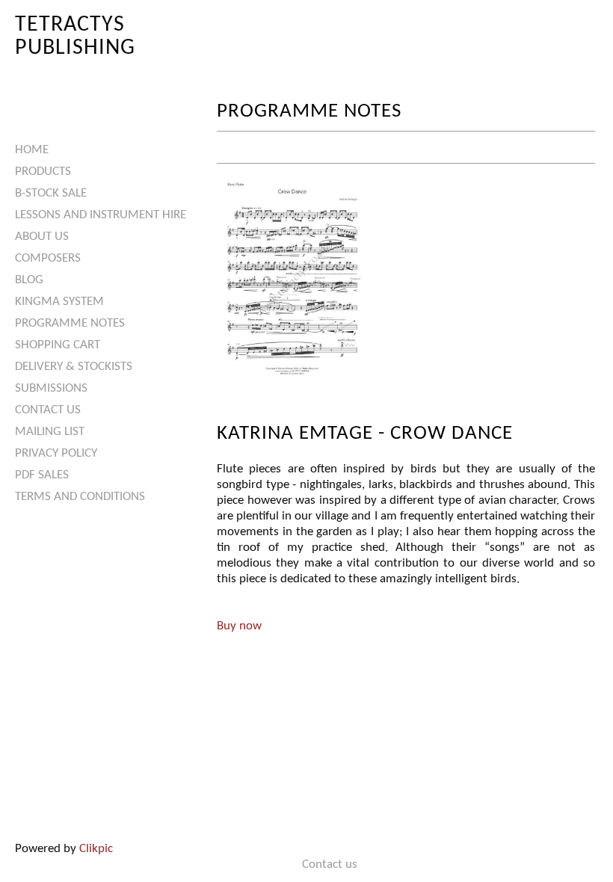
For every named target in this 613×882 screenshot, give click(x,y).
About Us (42, 236)
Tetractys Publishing (75, 36)
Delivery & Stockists (73, 366)
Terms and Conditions (80, 496)
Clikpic (96, 848)
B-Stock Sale (51, 193)
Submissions (51, 388)
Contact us (48, 410)
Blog (29, 280)
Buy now (239, 626)
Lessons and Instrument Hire (100, 215)
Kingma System (59, 301)
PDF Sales (42, 475)
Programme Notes (70, 323)
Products (43, 171)
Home (32, 150)
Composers (48, 258)
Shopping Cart (57, 345)
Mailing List (49, 431)
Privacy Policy (56, 453)
